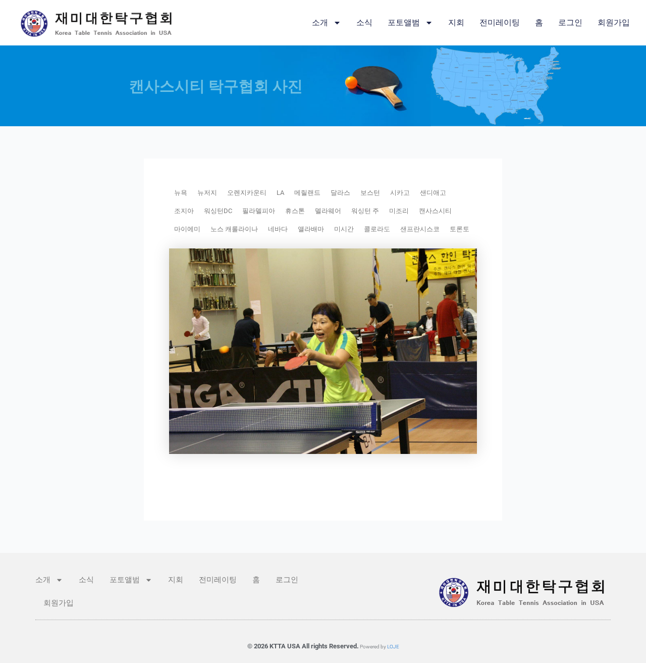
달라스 (340, 192)
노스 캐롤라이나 (234, 229)
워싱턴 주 (365, 211)
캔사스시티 (435, 211)
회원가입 (614, 22)
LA (280, 192)
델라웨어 (328, 211)
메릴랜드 (307, 192)
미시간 (344, 229)
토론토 (459, 229)
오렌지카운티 (246, 192)
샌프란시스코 (420, 229)
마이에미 (187, 229)
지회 (456, 22)
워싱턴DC (218, 211)
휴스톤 (295, 211)
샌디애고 (433, 192)
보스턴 (370, 192)
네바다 (278, 229)
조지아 (184, 211)
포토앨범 (404, 22)
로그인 (570, 22)
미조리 (399, 211)
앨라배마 (311, 229)
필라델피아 (258, 211)
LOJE (393, 646)
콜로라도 (377, 229)
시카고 (400, 192)
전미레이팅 (499, 22)
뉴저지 (207, 192)
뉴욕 (180, 192)
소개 (320, 22)
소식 (364, 22)
